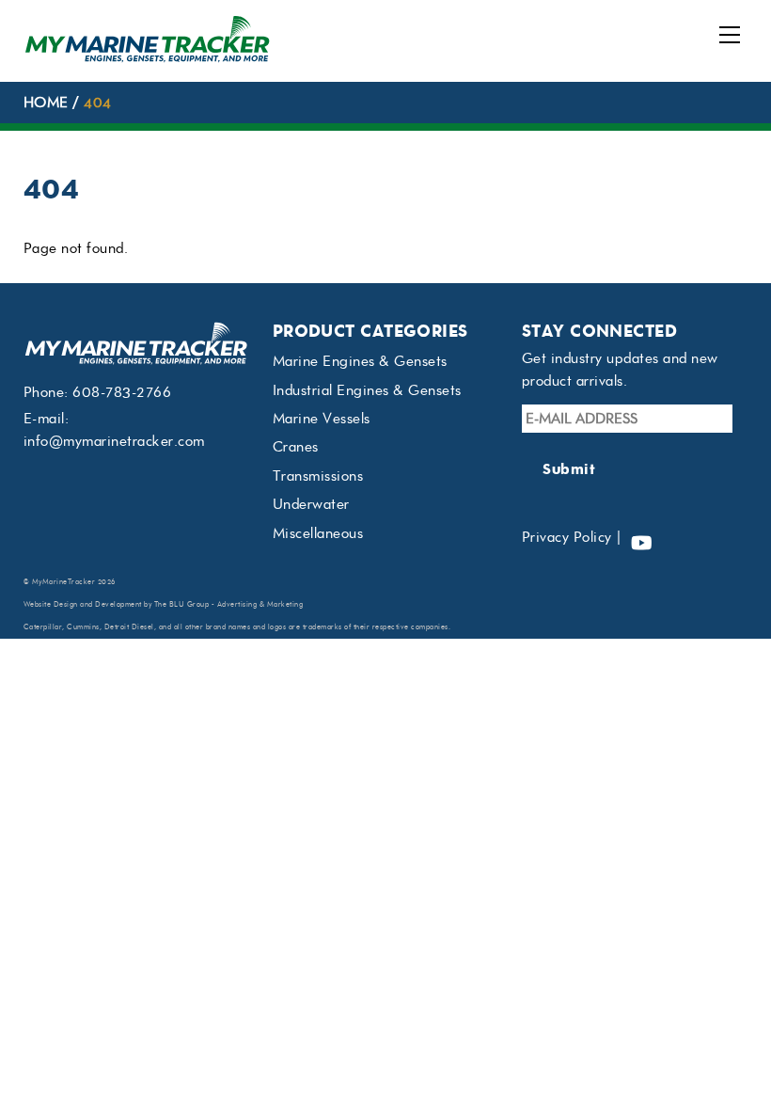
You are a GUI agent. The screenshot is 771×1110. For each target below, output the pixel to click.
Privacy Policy (567, 537)
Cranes (296, 446)
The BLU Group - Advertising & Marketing (229, 604)
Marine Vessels (321, 418)
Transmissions (318, 476)
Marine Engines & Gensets (360, 361)
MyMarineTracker (64, 582)
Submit (569, 469)
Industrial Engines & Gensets (367, 390)
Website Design (51, 604)
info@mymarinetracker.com (114, 441)
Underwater (311, 504)
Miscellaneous (318, 533)
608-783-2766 (121, 392)
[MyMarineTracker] (148, 57)
